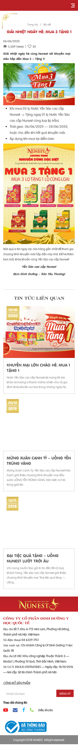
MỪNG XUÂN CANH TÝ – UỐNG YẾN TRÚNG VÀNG (39, 460)
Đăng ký (65, 693)
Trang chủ (32, 24)
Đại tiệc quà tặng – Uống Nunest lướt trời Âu (32, 558)
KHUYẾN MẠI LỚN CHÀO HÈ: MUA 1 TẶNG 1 (38, 367)
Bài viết (47, 24)
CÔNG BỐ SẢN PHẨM (16, 683)
